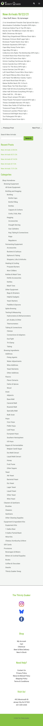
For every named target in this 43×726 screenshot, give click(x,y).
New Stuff (7, 18)
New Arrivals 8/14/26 (9, 159)
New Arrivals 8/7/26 (8, 164)
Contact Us (21, 670)
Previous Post (7, 128)
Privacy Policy (21, 673)
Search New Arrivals (8, 135)
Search (28, 138)
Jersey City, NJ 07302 (21, 702)
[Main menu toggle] (39, 3)
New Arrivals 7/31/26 (9, 169)
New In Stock (21, 652)
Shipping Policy (21, 679)
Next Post (37, 128)
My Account (21, 641)
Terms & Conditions (21, 681)
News (14, 18)
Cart (21, 644)
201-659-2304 (21, 705)
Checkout (21, 647)
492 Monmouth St (21, 699)
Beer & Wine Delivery (21, 650)
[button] (34, 3)
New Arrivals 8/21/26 (9, 155)
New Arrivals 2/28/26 (9, 150)
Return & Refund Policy (21, 676)
